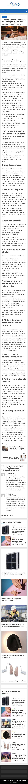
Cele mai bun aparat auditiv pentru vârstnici (13, 681)
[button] (5, 11)
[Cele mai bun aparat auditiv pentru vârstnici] (14, 670)
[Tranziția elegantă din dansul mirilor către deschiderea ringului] (6, 757)
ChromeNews (23, 780)
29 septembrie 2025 (17, 738)
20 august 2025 (17, 760)
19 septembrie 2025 (17, 749)
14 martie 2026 (16, 544)
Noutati (4, 17)
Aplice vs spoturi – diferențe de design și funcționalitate (18, 734)
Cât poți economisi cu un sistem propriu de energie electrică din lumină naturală (19, 530)
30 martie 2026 (16, 534)
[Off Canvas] (1, 11)
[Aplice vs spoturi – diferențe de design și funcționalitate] (14, 642)
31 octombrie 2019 (14, 24)
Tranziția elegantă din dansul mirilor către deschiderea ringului (19, 757)
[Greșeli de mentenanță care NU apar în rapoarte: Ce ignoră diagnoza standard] (14, 613)
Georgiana (5, 24)
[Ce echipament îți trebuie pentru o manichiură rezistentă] (6, 541)
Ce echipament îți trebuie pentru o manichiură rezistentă (19, 541)
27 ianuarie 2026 (17, 728)
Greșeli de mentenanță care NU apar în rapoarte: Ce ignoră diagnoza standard (12, 625)
